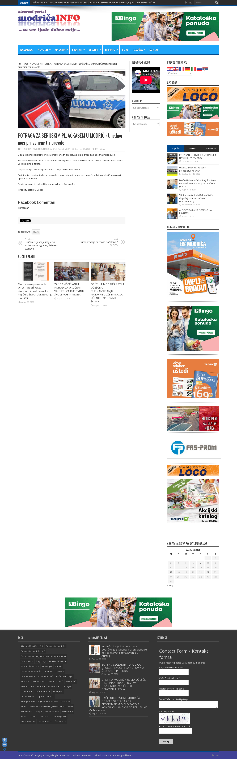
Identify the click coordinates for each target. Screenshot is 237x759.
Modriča (41, 686)
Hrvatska (48, 671)
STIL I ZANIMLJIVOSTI (61, 149)
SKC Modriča (26, 711)
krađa (36, 232)
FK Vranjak (47, 666)
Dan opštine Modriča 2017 (33, 651)
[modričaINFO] (49, 29)
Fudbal (58, 666)
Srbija (23, 716)
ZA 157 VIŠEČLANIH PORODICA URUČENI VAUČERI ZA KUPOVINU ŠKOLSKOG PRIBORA (69, 289)
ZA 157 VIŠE (37, 2)
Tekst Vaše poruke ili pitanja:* (174, 699)
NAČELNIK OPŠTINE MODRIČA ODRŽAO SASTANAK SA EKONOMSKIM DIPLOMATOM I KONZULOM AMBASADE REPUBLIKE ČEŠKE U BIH (118, 704)
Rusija (23, 706)
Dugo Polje (41, 661)
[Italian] (194, 68)
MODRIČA (47, 149)
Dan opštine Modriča (55, 646)
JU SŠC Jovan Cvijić (64, 676)
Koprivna (25, 681)
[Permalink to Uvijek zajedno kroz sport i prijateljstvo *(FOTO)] (172, 175)
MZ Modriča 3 (54, 686)
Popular (176, 148)
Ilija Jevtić (60, 671)
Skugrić (39, 711)
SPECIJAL (94, 50)
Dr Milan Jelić (27, 661)
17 (171, 572)
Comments (210, 148)
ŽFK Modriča (60, 721)
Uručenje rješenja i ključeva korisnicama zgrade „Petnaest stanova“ (41, 244)
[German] (188, 68)
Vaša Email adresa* (169, 678)
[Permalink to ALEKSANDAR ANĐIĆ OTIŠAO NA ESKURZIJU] (172, 218)
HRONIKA (46, 63)
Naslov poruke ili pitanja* (172, 688)
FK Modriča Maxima (30, 666)
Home (24, 63)
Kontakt (154, 50)
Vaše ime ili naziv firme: (171, 667)
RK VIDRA (65, 701)
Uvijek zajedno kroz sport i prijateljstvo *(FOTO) (193, 169)
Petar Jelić (57, 691)
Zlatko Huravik (45, 721)
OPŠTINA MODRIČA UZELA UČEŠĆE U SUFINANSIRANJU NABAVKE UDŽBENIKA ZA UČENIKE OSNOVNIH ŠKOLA (107, 292)
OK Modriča (26, 691)
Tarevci (32, 716)
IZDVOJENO (37, 149)
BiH (41, 646)
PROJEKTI (77, 50)
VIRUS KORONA (28, 721)
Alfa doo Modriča (29, 646)
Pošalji (166, 741)
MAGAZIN (60, 50)
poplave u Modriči (45, 696)
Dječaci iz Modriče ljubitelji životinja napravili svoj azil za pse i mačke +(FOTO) (197, 183)
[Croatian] (170, 68)
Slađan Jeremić (52, 711)
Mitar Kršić (71, 681)
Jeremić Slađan (28, 676)
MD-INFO (110, 50)
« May (170, 585)
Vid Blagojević (59, 716)
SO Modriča (67, 711)
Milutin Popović (56, 681)
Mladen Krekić (27, 686)
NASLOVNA (26, 50)
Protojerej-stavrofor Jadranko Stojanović (39, 701)
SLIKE (125, 50)
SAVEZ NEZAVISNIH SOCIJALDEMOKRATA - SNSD (51, 706)
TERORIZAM (44, 716)
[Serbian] (205, 68)
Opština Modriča (42, 691)
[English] (176, 68)
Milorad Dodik (38, 681)
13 (193, 567)
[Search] (216, 2)
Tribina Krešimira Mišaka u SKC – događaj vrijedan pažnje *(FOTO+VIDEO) (196, 198)
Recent (193, 148)
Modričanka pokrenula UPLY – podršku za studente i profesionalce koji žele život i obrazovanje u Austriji (35, 291)
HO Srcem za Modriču (31, 671)
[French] (182, 68)
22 (208, 572)
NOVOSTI (43, 50)
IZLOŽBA (138, 50)
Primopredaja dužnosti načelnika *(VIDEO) (99, 242)
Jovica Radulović (45, 676)
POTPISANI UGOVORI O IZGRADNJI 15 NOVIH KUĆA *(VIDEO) (198, 156)
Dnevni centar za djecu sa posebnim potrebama (43, 656)
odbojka (67, 686)
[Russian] (199, 68)
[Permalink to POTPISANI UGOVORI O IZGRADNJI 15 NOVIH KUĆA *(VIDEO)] (172, 162)
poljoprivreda (27, 696)
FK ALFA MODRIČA (57, 661)
